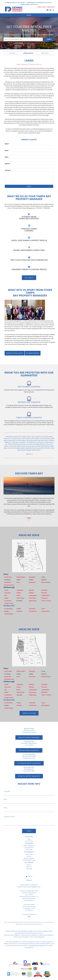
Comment (8, 170)
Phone (6, 157)
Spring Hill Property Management (29, 737)
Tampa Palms (45, 595)
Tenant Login (41, 7)
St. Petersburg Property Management (29, 763)
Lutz (5, 595)
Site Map (27, 933)
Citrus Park (7, 593)
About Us (29, 865)
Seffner (6, 598)
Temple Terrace (8, 603)
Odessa (19, 593)
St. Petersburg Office (29, 754)
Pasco (18, 582)
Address (7, 163)
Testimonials (29, 868)
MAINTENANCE (45, 53)
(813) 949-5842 (21, 2)
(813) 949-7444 (34, 4)
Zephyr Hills (7, 582)
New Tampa (32, 598)
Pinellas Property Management (46, 935)
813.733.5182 (48, 2)
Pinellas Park (9, 605)
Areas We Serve (29, 841)
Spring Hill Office (29, 728)
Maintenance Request (29, 858)
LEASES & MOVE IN (28, 53)
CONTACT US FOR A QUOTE (14, 353)
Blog (29, 839)
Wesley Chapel (21, 577)
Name (6, 144)
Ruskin (18, 595)
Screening (12, 53)
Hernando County (9, 585)
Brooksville (32, 582)
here (29, 916)
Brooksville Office (29, 767)
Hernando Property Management (21, 937)
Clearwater (32, 608)
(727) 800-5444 (29, 910)
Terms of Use (40, 933)
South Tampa (20, 598)
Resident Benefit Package (29, 860)
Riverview (44, 593)
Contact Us (29, 866)
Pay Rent (29, 856)
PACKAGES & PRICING (32, 353)
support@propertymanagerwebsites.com (38, 945)
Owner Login (50, 7)
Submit (49, 39)
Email (6, 150)
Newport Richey (45, 582)
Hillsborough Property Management (29, 935)
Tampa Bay (20, 590)
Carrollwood (7, 601)
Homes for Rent (29, 854)
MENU (29, 15)
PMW (22, 933)
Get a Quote (29, 278)
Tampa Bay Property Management (29, 750)
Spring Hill (32, 577)
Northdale (44, 590)
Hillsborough (32, 601)
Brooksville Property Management (29, 776)
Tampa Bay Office (29, 741)
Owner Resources (29, 847)
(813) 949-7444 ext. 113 (32, 896)
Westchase (44, 598)
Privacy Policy (33, 933)
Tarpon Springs (8, 614)
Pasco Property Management (37, 937)
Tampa (6, 590)
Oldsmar (31, 593)
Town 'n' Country (46, 601)
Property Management (29, 845)
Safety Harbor (45, 611)
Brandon (31, 590)
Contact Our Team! (29, 713)
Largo (43, 608)
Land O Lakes (8, 577)
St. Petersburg (8, 608)
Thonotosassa (33, 595)
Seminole (19, 611)
